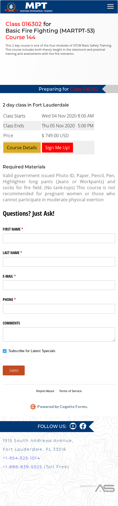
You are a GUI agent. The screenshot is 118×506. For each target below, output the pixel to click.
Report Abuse (45, 391)
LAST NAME (19, 252)
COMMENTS (11, 323)
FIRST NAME (19, 229)
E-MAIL (16, 276)
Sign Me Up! (57, 148)
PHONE (16, 299)
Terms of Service (70, 391)
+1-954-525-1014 (21, 458)
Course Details (22, 148)
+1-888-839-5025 (22, 466)
